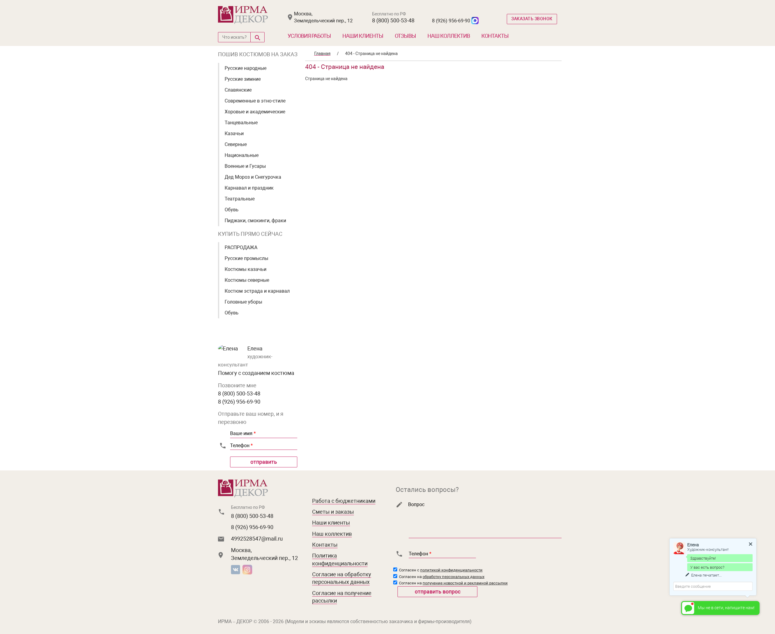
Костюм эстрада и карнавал (257, 291)
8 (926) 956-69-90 (451, 21)
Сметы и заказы (333, 512)
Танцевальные (241, 122)
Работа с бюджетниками (343, 501)
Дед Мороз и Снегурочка (253, 177)
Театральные (240, 199)
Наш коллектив (448, 36)
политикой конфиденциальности (451, 570)
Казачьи (234, 133)
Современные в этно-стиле (255, 101)
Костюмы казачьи (245, 269)
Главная (322, 53)
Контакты (495, 36)
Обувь (232, 210)
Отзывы (405, 36)
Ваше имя (243, 433)
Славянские (238, 90)
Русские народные (245, 68)
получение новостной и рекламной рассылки (465, 583)
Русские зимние (243, 79)
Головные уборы (243, 302)
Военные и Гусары (245, 166)
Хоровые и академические (255, 112)
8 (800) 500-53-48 (393, 20)
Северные (236, 144)
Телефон (241, 445)
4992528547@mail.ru (257, 538)
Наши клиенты (362, 36)
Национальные (242, 155)
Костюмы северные (247, 280)
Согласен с (440, 570)
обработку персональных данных (453, 576)
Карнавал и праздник (249, 188)
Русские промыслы (246, 258)
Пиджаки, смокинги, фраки (255, 220)
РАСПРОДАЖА (241, 247)
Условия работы (309, 36)
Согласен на (441, 576)
